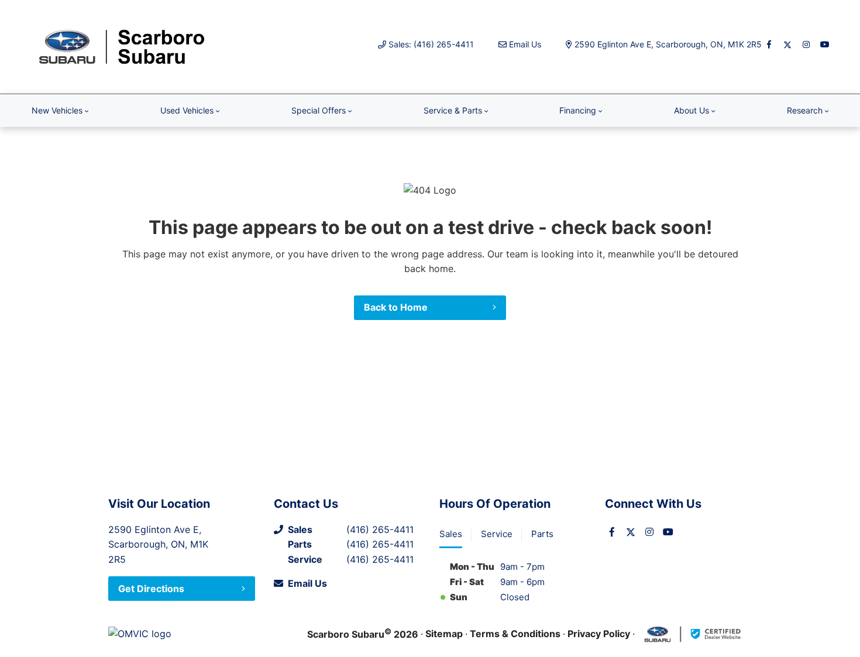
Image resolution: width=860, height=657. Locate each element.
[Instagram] (806, 44)
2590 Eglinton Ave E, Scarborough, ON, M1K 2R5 (668, 44)
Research (805, 110)
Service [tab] (496, 533)
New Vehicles (57, 110)
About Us (691, 110)
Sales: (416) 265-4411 (431, 44)
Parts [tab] (542, 533)
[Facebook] (769, 44)
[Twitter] (787, 44)
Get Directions (151, 588)
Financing (577, 110)
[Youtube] (825, 44)
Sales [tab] (450, 533)
